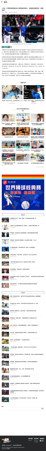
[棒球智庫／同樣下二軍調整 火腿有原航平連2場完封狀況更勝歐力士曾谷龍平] (12, 92)
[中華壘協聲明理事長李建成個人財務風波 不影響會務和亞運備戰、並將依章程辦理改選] (5, 392)
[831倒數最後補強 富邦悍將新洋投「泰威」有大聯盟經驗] (5, 249)
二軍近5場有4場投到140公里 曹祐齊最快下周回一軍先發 (8, 163)
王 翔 (6, 12)
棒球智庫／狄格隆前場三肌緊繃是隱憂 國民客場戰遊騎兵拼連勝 (24, 232)
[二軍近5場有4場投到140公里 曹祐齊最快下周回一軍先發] (5, 263)
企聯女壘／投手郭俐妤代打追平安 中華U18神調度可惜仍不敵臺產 (23, 124)
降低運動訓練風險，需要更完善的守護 (23, 150)
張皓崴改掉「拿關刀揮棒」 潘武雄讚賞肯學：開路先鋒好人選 (23, 318)
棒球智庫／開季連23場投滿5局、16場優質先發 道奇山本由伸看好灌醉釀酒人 (27, 354)
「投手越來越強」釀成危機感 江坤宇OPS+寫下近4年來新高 (23, 347)
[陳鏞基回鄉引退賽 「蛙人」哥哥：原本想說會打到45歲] (5, 370)
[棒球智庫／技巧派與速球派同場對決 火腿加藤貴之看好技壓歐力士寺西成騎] (34, 92)
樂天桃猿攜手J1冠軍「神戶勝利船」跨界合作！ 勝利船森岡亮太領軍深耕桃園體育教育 (27, 277)
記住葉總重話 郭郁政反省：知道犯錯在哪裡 (19, 269)
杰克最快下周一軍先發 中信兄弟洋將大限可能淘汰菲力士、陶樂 (24, 303)
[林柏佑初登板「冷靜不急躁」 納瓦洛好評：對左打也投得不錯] (5, 256)
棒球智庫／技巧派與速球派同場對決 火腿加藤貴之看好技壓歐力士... (34, 101)
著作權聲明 (36, 441)
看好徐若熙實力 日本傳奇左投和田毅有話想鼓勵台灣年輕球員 (23, 283)
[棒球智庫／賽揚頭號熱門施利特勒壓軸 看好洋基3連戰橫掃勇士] (5, 363)
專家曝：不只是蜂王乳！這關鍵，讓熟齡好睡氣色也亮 (8, 124)
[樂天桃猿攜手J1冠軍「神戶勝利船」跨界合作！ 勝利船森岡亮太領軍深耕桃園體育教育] (5, 278)
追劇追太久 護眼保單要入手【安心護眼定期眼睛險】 (37, 150)
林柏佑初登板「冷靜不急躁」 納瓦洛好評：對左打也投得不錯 (23, 254)
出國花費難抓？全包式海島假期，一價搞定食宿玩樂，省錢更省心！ (8, 150)
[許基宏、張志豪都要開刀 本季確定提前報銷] (5, 341)
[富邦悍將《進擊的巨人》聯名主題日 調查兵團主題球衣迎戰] (5, 312)
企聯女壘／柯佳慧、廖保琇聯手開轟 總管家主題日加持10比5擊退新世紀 (37, 137)
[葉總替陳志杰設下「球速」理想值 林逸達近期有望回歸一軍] (5, 220)
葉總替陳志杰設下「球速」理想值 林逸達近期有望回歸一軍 (23, 218)
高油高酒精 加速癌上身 (8, 137)
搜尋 (2, 406)
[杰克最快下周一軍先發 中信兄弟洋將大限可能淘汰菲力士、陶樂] (5, 305)
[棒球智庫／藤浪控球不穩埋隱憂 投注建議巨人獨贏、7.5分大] (5, 241)
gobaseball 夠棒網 (6, 448)
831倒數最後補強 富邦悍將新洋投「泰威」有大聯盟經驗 (22, 247)
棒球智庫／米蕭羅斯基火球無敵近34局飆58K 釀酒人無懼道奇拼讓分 (25, 383)
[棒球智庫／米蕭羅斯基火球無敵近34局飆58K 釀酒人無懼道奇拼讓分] (5, 385)
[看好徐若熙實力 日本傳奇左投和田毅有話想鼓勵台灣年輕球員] (5, 285)
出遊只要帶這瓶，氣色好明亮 (23, 163)
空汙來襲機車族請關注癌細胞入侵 (37, 163)
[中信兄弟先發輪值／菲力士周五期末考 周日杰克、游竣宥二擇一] (5, 399)
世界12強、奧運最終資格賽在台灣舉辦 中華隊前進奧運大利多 (24, 332)
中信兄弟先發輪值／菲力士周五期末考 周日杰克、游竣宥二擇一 (24, 398)
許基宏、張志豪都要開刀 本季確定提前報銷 (19, 339)
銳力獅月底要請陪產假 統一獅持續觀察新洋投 (20, 376)
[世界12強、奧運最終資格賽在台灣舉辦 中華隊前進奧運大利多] (5, 334)
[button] (3, 95)
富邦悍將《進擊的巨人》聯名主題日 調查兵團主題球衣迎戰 (23, 310)
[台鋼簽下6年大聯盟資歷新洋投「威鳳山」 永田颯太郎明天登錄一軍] (5, 227)
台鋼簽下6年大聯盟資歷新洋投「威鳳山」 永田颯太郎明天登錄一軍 (24, 225)
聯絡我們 (30, 440)
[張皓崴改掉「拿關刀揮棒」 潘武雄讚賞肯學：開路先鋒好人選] (5, 319)
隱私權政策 (36, 440)
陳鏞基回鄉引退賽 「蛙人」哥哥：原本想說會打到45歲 (22, 369)
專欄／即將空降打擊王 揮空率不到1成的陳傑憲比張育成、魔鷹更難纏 (25, 296)
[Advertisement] (23, 421)
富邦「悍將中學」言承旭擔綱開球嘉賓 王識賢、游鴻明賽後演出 (24, 325)
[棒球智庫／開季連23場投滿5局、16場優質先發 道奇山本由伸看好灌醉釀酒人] (5, 356)
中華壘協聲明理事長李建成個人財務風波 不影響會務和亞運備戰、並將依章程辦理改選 (27, 391)
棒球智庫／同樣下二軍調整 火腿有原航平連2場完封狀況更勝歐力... (12, 101)
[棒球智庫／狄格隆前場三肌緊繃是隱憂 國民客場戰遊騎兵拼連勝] (5, 234)
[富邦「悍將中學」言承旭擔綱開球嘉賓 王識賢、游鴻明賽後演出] (5, 327)
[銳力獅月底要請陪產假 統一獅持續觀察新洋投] (5, 377)
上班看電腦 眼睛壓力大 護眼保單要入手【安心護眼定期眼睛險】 (37, 124)
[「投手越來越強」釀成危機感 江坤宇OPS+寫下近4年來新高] (5, 348)
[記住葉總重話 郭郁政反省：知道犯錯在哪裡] (5, 271)
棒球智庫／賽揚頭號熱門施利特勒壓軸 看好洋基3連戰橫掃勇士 (24, 361)
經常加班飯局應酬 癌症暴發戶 (23, 137)
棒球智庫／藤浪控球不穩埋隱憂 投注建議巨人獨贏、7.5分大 (23, 240)
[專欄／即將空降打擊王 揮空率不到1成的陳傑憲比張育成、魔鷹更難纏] (5, 297)
